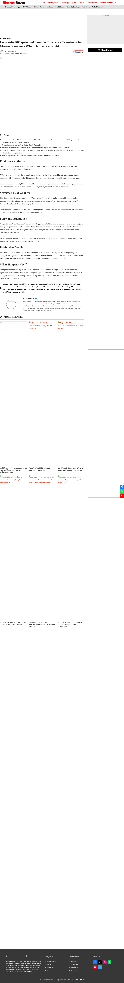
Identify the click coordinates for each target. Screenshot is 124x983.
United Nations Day (98, 7)
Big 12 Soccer (60, 7)
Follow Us (80, 52)
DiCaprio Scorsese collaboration (34, 284)
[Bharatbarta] (13, 2)
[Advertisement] (42, 23)
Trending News (52, 2)
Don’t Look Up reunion (55, 284)
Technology (65, 2)
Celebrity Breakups (73, 7)
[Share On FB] (122, 487)
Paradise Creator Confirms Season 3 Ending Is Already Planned (13, 623)
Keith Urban (86, 7)
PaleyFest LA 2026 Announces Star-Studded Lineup (40, 469)
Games (81, 2)
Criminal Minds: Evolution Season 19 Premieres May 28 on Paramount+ (71, 624)
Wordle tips (49, 7)
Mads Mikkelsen (16, 289)
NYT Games (27, 7)
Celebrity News (39, 7)
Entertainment (92, 2)
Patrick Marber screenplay (60, 289)
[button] (119, 2)
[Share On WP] (122, 491)
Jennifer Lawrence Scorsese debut (23, 286)
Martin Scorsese (29, 289)
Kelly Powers (10, 52)
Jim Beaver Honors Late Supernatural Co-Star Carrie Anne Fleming (42, 624)
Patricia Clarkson (42, 289)
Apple (19, 7)
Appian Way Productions (12, 284)
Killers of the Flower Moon (47, 286)
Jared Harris (70, 284)
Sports (73, 2)
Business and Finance (108, 2)
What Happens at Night (16, 292)
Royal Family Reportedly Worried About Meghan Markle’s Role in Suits (70, 470)
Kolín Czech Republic (66, 286)
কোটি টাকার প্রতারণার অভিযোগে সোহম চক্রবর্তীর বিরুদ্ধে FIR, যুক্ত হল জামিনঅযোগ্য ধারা (13, 470)
